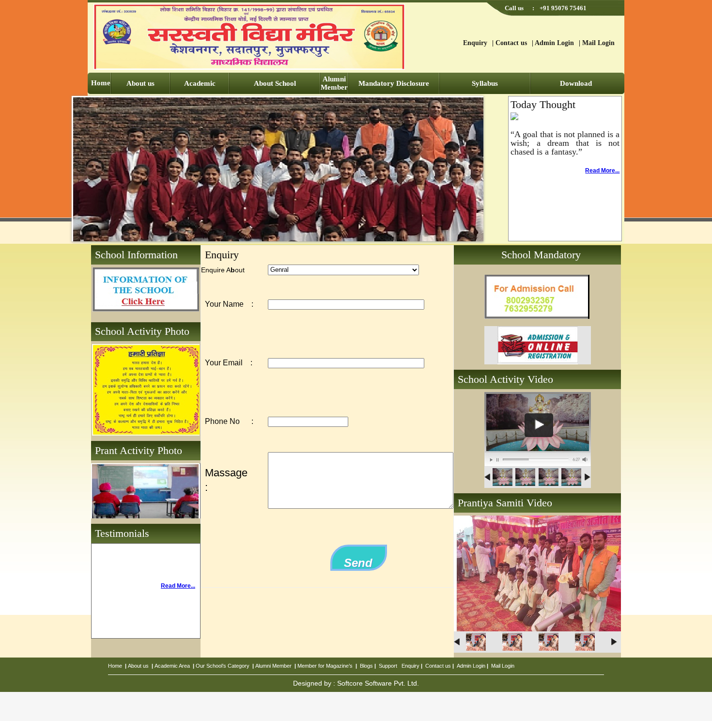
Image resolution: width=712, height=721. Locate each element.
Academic (200, 83)
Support (388, 666)
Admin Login (554, 43)
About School (275, 83)
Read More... (602, 170)
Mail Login (598, 43)
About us (140, 83)
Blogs (366, 666)
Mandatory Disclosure (393, 83)
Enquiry (475, 43)
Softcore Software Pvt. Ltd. (378, 683)
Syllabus (485, 83)
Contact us (511, 43)
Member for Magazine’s (325, 666)
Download (576, 83)
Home (100, 83)
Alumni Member (334, 83)
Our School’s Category (222, 666)
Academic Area (172, 666)
